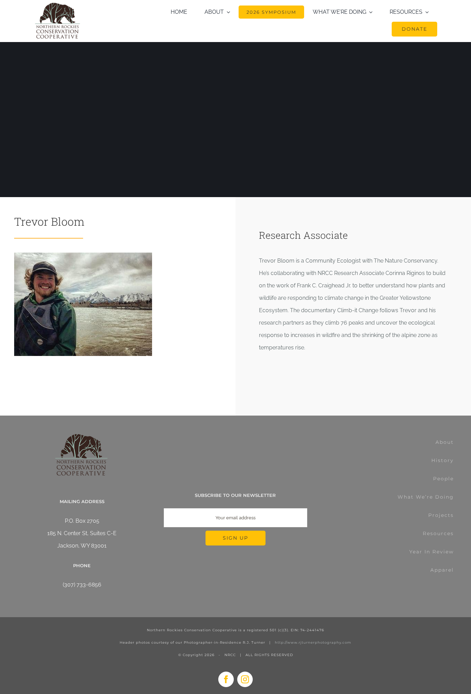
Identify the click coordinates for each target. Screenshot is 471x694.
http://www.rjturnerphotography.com (313, 642)
